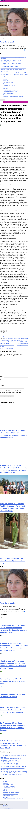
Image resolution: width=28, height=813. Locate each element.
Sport (26, 338)
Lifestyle (5, 87)
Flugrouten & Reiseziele (9, 83)
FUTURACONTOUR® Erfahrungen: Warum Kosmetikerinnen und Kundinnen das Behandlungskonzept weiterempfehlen (11, 65)
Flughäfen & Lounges (8, 82)
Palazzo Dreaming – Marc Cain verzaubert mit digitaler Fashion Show (12, 561)
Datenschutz (5, 806)
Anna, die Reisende (7, 42)
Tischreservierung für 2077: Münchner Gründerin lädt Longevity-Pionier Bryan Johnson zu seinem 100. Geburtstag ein (13, 69)
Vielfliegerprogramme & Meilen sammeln (13, 96)
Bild (5, 338)
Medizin (23, 338)
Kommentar (3, 359)
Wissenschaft (20, 340)
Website (2, 385)
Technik (2, 340)
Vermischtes (13, 340)
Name (2, 376)
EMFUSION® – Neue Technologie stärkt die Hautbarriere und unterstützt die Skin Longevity (12, 710)
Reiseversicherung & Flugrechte (11, 90)
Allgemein (5, 80)
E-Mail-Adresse (4, 380)
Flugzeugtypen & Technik (9, 85)
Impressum (5, 805)
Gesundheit (13, 338)
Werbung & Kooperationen (8, 808)
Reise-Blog (5, 88)
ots (3, 336)
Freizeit (8, 338)
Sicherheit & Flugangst (8, 93)
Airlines (5, 79)
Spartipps (5, 94)
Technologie (7, 340)
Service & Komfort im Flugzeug (10, 91)
